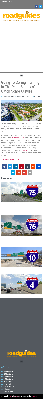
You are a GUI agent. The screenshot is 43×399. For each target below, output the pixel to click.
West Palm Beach (17, 138)
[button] (21, 75)
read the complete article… (10, 159)
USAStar (34, 396)
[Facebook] (36, 6)
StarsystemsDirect (14, 396)
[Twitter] (40, 6)
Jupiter (24, 150)
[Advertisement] (21, 47)
